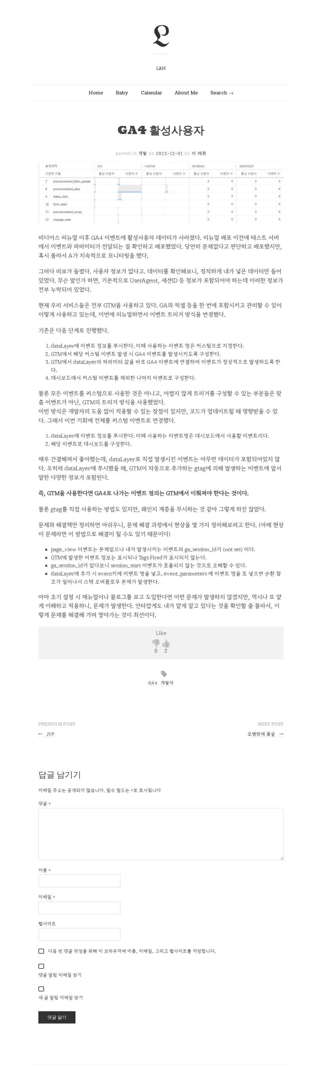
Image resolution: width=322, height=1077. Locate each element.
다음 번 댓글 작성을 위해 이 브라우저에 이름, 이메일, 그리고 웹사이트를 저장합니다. (132, 951)
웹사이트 (47, 924)
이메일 (46, 897)
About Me (186, 93)
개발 (142, 153)
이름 (44, 870)
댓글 (44, 803)
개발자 (167, 682)
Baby (122, 93)
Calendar (151, 93)
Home (96, 93)
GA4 (153, 682)
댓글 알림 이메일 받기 (60, 975)
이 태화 (199, 153)
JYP (46, 734)
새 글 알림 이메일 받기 (60, 998)
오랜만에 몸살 (265, 734)
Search (218, 93)
